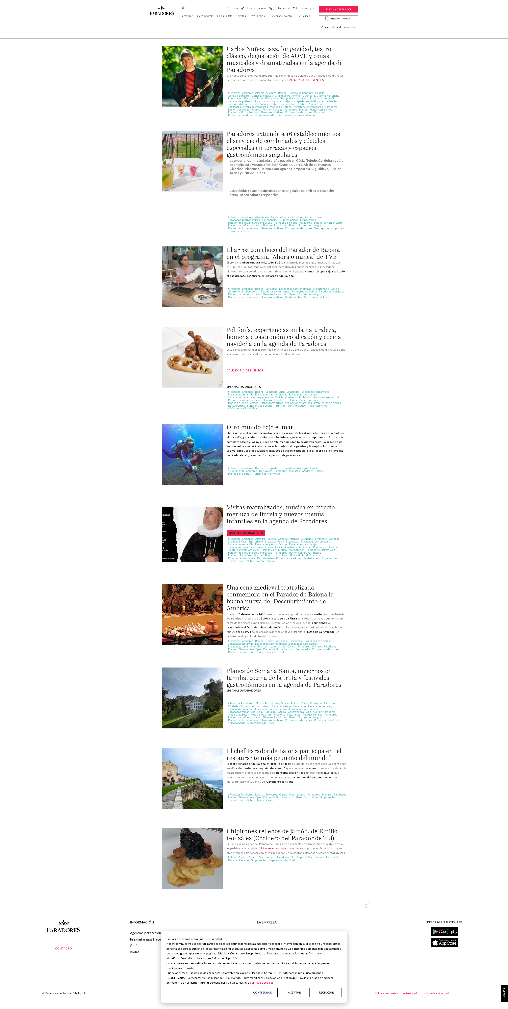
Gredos (332, 547)
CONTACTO (63, 948)
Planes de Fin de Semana (243, 112)
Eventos (262, 646)
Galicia (335, 288)
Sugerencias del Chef (268, 115)
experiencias (330, 101)
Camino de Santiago (301, 92)
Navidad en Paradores (316, 397)
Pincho (266, 109)
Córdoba (334, 538)
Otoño (336, 397)
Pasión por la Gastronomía (244, 109)
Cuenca (307, 95)
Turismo (280, 405)
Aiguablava (262, 217)
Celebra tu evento (281, 15)
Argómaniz (282, 703)
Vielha (253, 408)
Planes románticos (271, 112)
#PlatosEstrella (264, 703)
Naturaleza (265, 470)
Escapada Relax (253, 98)
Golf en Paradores (314, 547)
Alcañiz (259, 92)
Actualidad (304, 15)
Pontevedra (302, 649)
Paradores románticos (332, 291)
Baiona (282, 92)
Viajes (277, 473)
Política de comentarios (437, 993)
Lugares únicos (289, 219)
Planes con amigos (320, 109)
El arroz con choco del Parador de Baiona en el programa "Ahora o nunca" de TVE (283, 253)
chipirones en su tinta (272, 848)
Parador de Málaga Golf (320, 549)
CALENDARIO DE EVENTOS (305, 80)
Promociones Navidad (298, 402)
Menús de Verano (281, 106)
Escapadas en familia (322, 98)
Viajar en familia (237, 408)
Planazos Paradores (285, 109)
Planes (303, 109)
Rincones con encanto (242, 652)
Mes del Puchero (261, 714)
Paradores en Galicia (304, 291)
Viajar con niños (317, 405)
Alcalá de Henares (282, 217)
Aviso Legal (410, 993)
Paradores (187, 15)
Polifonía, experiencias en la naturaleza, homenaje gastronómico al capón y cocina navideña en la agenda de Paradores (284, 337)
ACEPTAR (294, 992)
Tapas (287, 115)
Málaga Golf (269, 549)
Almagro (271, 92)
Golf (308, 711)
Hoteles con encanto (283, 104)
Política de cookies (386, 993)
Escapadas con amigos (294, 98)
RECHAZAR (326, 992)
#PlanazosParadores (240, 92)
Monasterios (308, 219)
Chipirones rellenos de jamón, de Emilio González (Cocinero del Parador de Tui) (282, 834)
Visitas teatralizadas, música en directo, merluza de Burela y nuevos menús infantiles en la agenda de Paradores (281, 514)
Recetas (319, 112)
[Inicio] (162, 8)
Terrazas (298, 115)
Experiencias (257, 15)
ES (183, 7)
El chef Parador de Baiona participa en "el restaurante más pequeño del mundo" (284, 754)
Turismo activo (297, 405)
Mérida (282, 549)
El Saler (318, 217)
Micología (279, 714)
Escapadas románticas (306, 101)
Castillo (319, 92)
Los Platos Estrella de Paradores (248, 106)
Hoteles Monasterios (311, 104)
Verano (310, 115)
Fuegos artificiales (239, 104)
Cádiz (308, 217)
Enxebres (271, 288)
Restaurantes (293, 297)
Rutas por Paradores (240, 115)
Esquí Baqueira (266, 711)
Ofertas (241, 15)
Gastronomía (205, 15)
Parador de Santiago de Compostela (250, 222)
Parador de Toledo (285, 222)
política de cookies (262, 982)
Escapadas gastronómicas (244, 101)
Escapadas (271, 98)
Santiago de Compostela (329, 228)
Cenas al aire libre (239, 95)
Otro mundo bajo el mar (260, 427)
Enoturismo (235, 98)
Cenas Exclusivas (262, 95)
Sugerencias (329, 558)
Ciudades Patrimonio (288, 95)
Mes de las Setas (238, 714)
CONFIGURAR (262, 992)
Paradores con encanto (328, 222)
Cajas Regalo (224, 15)
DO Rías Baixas (237, 541)
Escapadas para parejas (276, 101)
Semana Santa (236, 722)
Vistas (245, 231)
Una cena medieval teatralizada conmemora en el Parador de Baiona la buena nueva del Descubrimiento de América (280, 597)
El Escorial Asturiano (326, 95)
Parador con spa (312, 714)
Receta (232, 860)
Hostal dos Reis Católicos (244, 549)
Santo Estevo (311, 558)
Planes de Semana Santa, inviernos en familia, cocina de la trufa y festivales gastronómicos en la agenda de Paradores (284, 678)
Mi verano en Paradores (308, 106)
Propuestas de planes (298, 112)
